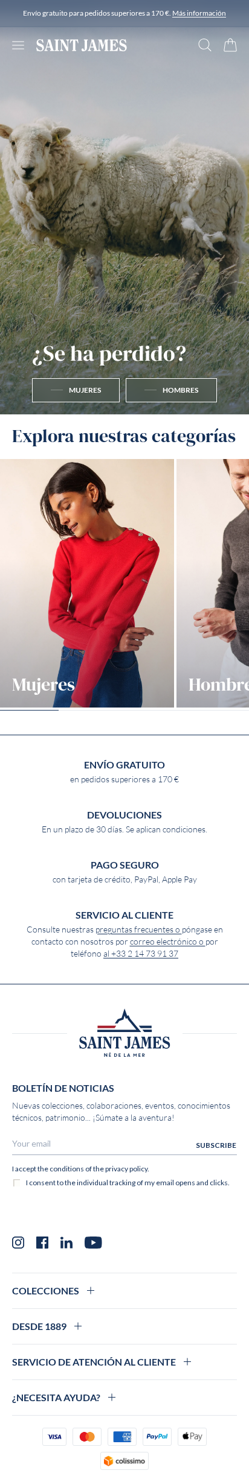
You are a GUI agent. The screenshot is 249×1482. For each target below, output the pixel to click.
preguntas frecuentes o (138, 929)
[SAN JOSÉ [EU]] (81, 45)
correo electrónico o (167, 941)
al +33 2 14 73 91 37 (140, 953)
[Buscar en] (205, 45)
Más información (199, 13)
